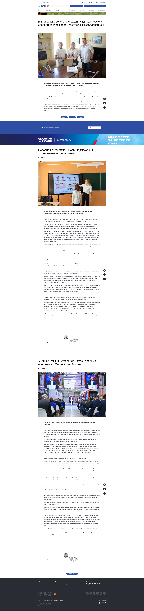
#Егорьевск (64, 117)
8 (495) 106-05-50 (94, 583)
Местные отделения (71, 10)
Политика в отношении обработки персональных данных (50, 605)
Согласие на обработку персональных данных (47, 606)
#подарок (80, 117)
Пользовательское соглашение (44, 603)
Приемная (82, 10)
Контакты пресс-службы (61, 585)
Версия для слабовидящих (100, 2)
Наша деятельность (59, 10)
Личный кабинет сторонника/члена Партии (94, 6)
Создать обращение (94, 127)
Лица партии (48, 10)
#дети (72, 117)
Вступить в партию (101, 10)
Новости (52, 16)
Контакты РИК (42, 585)
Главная (39, 16)
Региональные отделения (77, 581)
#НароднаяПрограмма (72, 573)
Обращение (76, 6)
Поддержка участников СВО (72, 13)
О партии (40, 10)
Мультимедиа (91, 10)
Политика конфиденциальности (44, 604)
